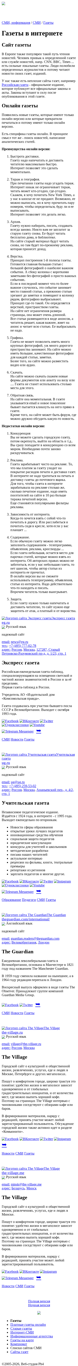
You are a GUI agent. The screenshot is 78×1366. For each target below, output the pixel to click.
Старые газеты (21, 1328)
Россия (16, 649)
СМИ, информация (16, 22)
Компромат (18, 1344)
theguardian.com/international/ (26, 919)
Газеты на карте (22, 1340)
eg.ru (6, 622)
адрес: (6, 649)
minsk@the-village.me (26, 1184)
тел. (4, 646)
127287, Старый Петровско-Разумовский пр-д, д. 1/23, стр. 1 (34, 651)
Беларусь (18, 1188)
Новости (17, 739)
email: (6, 642)
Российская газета (15, 85)
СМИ (37, 22)
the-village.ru (12, 1032)
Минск (31, 1188)
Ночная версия (39, 1305)
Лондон (43, 942)
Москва (29, 649)
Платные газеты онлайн (28, 1324)
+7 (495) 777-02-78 (22, 646)
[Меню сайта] (39, 1313)
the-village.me (13, 1173)
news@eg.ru (19, 642)
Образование (11, 900)
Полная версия (39, 1301)
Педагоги (29, 900)
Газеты (48, 22)
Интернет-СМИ (22, 1332)
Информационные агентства (31, 1336)
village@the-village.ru (26, 1044)
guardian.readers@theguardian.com (35, 938)
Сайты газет (19, 1352)
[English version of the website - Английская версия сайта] (3, 4)
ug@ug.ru (18, 782)
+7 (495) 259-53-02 (22, 786)
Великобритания (23, 942)
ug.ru (6, 762)
